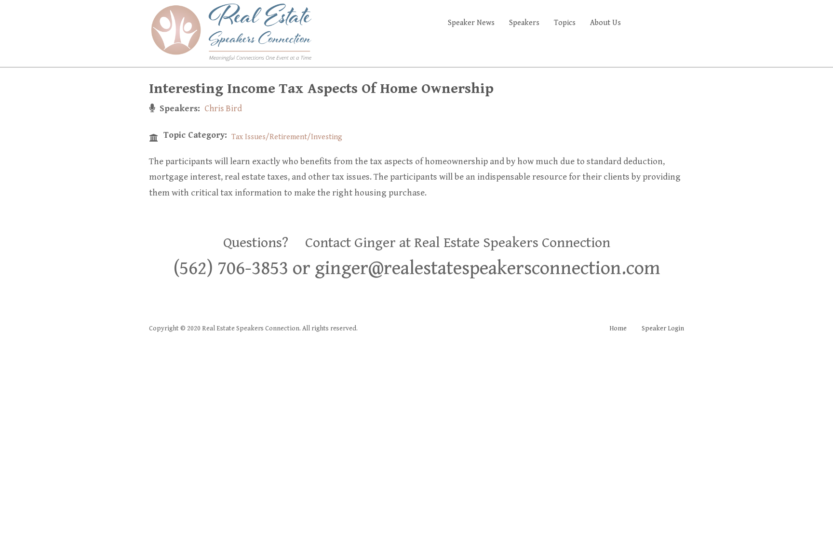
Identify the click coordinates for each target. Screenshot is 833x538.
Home (618, 328)
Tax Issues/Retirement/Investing (286, 137)
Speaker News (471, 22)
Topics (565, 22)
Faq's (667, 23)
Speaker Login (663, 328)
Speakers (524, 22)
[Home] (231, 31)
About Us (605, 22)
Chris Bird (223, 109)
